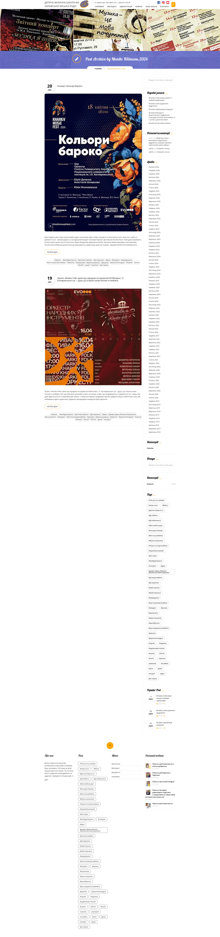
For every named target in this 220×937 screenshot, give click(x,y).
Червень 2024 (154, 246)
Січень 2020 (153, 398)
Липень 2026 (154, 167)
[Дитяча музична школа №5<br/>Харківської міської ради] (84, 4)
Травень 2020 (154, 384)
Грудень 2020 (154, 363)
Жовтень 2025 (154, 198)
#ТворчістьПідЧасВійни (158, 546)
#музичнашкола (93, 262)
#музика (70, 262)
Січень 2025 (153, 225)
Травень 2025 (154, 212)
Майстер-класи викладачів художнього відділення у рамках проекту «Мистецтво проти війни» (160, 141)
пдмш (162, 673)
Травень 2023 (154, 287)
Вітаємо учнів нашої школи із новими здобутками (160, 99)
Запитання (116, 764)
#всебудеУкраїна (69, 260)
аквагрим (152, 663)
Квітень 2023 (154, 291)
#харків (129, 262)
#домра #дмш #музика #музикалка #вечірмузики (159, 572)
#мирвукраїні (126, 260)
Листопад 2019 (154, 404)
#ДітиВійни (153, 515)
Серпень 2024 (154, 243)
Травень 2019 (154, 422)
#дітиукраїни (99, 260)
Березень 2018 (154, 432)
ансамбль (164, 663)
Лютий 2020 (153, 394)
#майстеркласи (155, 593)
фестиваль (104, 265)
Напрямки (99, 7)
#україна (104, 262)
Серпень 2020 (154, 377)
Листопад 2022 (154, 305)
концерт (107, 419)
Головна (98, 68)
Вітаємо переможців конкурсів (161, 109)
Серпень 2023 (154, 277)
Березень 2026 (154, 181)
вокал (151, 668)
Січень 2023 (153, 301)
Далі (46, 779)
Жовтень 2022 (154, 308)
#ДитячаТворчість (156, 510)
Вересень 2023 (154, 274)
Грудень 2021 (154, 336)
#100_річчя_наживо (156, 500)
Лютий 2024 (153, 260)
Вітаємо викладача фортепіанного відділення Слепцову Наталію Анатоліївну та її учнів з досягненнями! (162, 116)
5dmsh (136, 262)
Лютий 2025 (153, 222)
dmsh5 (80, 265)
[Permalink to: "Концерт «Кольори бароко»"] (93, 162)
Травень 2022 (154, 322)
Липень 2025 (154, 205)
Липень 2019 (154, 415)
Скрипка (94, 265)
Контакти (164, 7)
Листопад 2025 (154, 194)
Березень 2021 (154, 356)
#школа (79, 419)
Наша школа (151, 7)
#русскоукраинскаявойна (159, 628)
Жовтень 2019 (154, 408)
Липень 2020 (154, 380)
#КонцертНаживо (155, 530)
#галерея (152, 566)
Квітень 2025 (154, 215)
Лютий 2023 (153, 298)
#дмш (108, 260)
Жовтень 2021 (154, 339)
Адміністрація (126, 7)
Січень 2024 (153, 263)
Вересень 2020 (154, 373)
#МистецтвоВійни (156, 535)
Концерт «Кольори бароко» (70, 86)
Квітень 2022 (154, 325)
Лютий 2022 (153, 329)
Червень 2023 (154, 284)
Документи (116, 772)
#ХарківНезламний (156, 551)
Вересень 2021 (154, 342)
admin (151, 148)
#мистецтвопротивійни (56, 262)
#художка (163, 643)
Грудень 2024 (154, 229)
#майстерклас (154, 588)
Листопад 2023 (154, 270)
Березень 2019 (154, 429)
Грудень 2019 (154, 401)
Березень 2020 (154, 391)
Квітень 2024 (154, 253)
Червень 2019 (154, 418)
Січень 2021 (153, 360)
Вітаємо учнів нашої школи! (160, 123)
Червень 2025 (154, 208)
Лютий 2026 (153, 184)
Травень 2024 (154, 249)
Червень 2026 (154, 170)
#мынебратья (154, 623)
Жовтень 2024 (154, 236)
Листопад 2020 (154, 367)
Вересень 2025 (154, 201)
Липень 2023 (154, 280)
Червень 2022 (154, 318)
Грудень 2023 (154, 267)
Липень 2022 (154, 315)
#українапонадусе (117, 262)
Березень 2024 (154, 256)
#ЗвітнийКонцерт (156, 525)
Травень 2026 (154, 174)
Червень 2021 (154, 346)
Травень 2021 (154, 349)
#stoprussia (153, 505)
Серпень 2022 (154, 311)
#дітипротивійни (85, 260)
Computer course (163, 148)
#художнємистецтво (156, 648)
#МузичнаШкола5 (156, 541)
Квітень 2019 (154, 425)
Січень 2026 (153, 188)
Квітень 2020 (154, 387)
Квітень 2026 (154, 177)
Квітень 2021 (154, 353)
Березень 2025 (154, 218)
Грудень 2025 (154, 191)
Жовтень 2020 (154, 370)
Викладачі (112, 7)
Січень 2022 (153, 332)
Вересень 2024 (154, 239)
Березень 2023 (154, 294)
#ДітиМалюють (155, 520)
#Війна (165, 505)
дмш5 (87, 265)
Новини (138, 7)
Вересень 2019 (154, 411)
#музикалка (80, 262)
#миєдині (116, 260)
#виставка (153, 556)
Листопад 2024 (154, 232)
